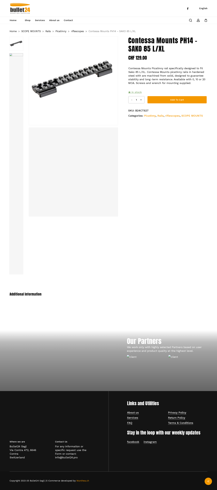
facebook (133, 441)
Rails (48, 31)
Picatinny (61, 31)
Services (132, 417)
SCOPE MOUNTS (31, 31)
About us (133, 412)
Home (13, 31)
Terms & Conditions (180, 422)
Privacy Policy (177, 412)
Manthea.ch (82, 480)
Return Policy (176, 417)
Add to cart (177, 99)
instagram (150, 441)
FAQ (129, 422)
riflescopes (77, 31)
